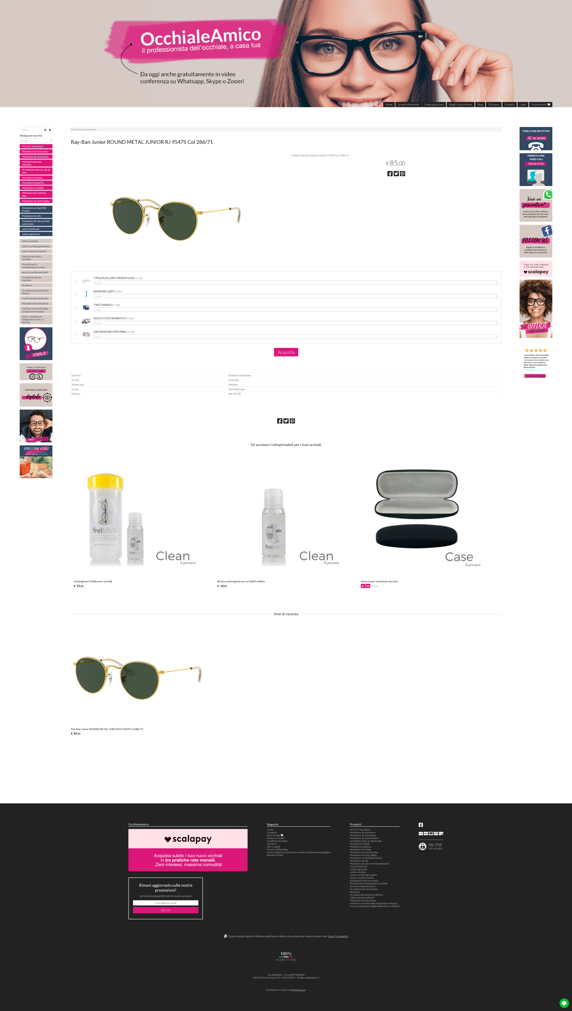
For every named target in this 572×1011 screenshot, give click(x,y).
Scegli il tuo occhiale (460, 104)
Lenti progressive (31, 234)
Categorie (272, 832)
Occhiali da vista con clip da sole (36, 171)
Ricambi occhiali (275, 855)
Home (389, 104)
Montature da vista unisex (35, 303)
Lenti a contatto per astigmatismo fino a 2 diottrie (33, 319)
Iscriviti (165, 910)
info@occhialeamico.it (308, 977)
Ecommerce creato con (286, 989)
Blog (480, 104)
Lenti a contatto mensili (34, 251)
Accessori (27, 285)
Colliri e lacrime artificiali (35, 298)
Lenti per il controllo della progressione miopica (35, 310)
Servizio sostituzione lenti (35, 272)
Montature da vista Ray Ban (34, 194)
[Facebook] (421, 825)
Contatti (510, 104)
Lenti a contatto (30, 241)
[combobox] (296, 283)
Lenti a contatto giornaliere (36, 246)
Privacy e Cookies (276, 838)
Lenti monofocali (30, 228)
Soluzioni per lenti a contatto (32, 258)
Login (523, 104)
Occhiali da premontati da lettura (35, 292)
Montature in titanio (32, 177)
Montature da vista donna (35, 156)
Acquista (286, 352)
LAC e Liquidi (273, 846)
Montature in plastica (33, 182)
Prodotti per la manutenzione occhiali (33, 265)
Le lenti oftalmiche (408, 104)
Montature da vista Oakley (35, 200)
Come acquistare (434, 104)
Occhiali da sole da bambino (84, 129)
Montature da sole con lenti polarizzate (36, 222)
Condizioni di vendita (277, 840)
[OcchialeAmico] (286, 53)
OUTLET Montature (32, 146)
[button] (564, 1003)
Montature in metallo (33, 187)
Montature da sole (31, 215)
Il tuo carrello (539, 104)
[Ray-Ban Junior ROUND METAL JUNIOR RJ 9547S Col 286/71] (175, 231)
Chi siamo (493, 104)
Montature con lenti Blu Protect (34, 209)
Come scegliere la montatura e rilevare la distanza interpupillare (299, 852)
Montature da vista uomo (35, 151)
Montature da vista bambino (32, 163)
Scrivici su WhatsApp (277, 849)
